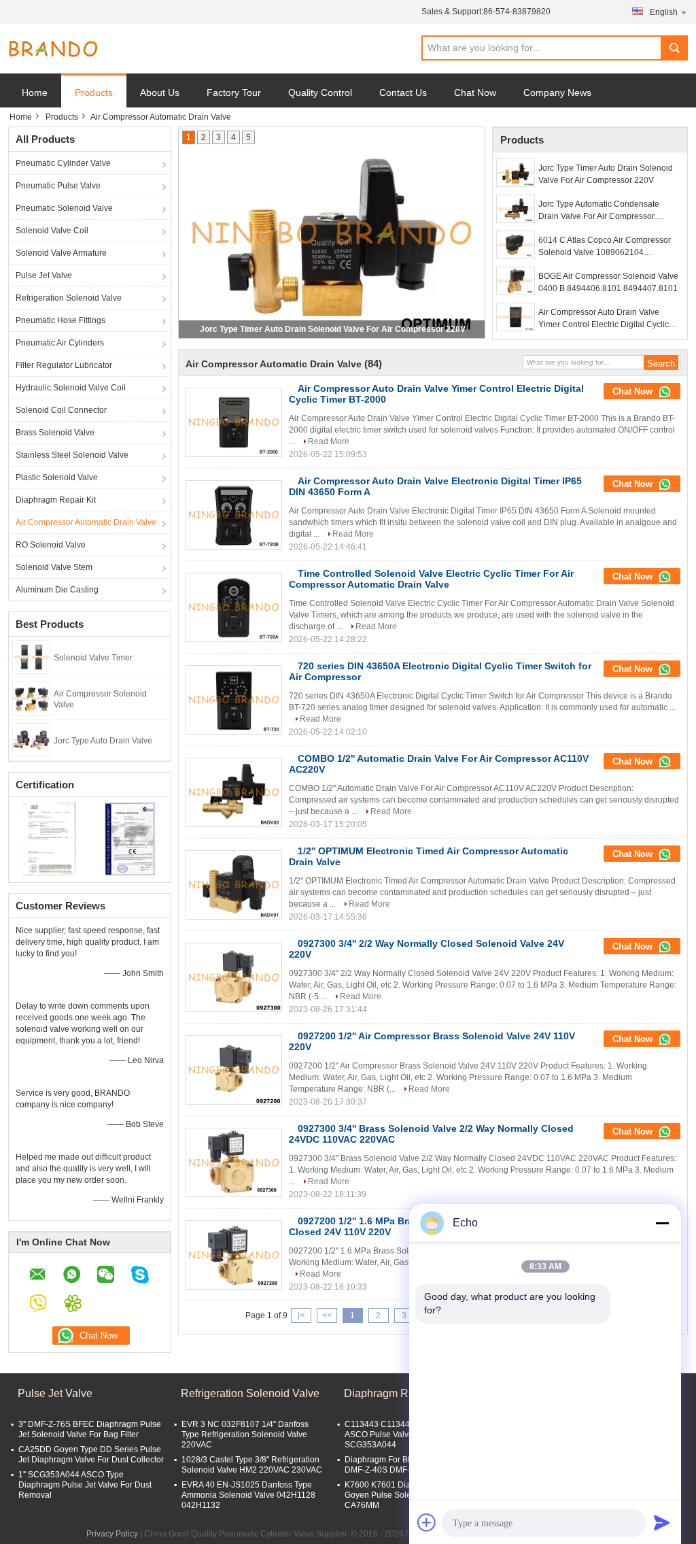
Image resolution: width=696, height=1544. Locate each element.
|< (301, 1315)
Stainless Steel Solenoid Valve (72, 455)
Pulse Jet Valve (44, 275)
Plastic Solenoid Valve (57, 477)
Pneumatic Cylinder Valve (63, 163)
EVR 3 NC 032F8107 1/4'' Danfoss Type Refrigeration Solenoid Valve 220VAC (245, 1434)
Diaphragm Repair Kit (56, 500)
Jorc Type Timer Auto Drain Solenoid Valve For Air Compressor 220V (333, 329)
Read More (328, 441)
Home (35, 92)
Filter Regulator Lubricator (64, 365)
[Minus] (662, 1223)
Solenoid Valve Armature (61, 253)
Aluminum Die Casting (57, 589)
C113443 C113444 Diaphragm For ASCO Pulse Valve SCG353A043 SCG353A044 (408, 1434)
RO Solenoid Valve (51, 545)
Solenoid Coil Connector (61, 410)
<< (327, 1315)
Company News (557, 92)
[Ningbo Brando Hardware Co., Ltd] (53, 49)
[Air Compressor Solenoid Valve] (31, 698)
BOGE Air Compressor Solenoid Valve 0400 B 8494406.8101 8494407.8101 (608, 282)
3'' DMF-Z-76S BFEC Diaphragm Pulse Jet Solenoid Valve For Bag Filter (89, 1429)
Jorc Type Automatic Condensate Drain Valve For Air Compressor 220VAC (598, 210)
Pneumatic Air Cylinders (60, 343)
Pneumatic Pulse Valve (58, 185)
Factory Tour (234, 92)
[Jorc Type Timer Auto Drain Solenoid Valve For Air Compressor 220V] (515, 172)
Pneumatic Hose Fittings (60, 320)
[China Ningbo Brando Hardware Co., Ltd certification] (49, 838)
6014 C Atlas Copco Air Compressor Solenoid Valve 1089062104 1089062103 (604, 246)
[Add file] (426, 1522)
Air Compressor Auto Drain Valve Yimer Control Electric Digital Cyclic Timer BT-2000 (603, 319)
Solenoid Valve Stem (54, 567)
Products (94, 92)
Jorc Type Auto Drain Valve (103, 740)
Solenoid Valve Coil (52, 230)
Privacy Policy (112, 1534)
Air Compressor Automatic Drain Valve (86, 522)
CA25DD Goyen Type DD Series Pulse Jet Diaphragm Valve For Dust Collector (91, 1454)
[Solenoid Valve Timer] (31, 656)
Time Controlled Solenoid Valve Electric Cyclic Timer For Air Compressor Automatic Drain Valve (431, 579)
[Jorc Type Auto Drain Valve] (31, 739)
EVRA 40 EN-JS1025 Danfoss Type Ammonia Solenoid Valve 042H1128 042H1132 (248, 1495)
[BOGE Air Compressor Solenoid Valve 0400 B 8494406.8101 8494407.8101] (515, 281)
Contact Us (403, 92)
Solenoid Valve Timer (93, 657)
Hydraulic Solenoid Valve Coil (71, 387)
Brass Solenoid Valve (55, 432)
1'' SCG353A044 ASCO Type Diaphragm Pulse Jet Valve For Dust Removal (85, 1485)
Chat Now (475, 92)
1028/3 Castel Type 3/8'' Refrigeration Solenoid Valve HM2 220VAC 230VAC (251, 1465)
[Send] (662, 1522)
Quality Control (320, 92)
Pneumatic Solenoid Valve (64, 208)
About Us (159, 92)
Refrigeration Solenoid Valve (69, 298)
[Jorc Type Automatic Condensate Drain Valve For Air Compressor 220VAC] (515, 209)
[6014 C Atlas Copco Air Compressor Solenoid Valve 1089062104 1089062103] (515, 245)
